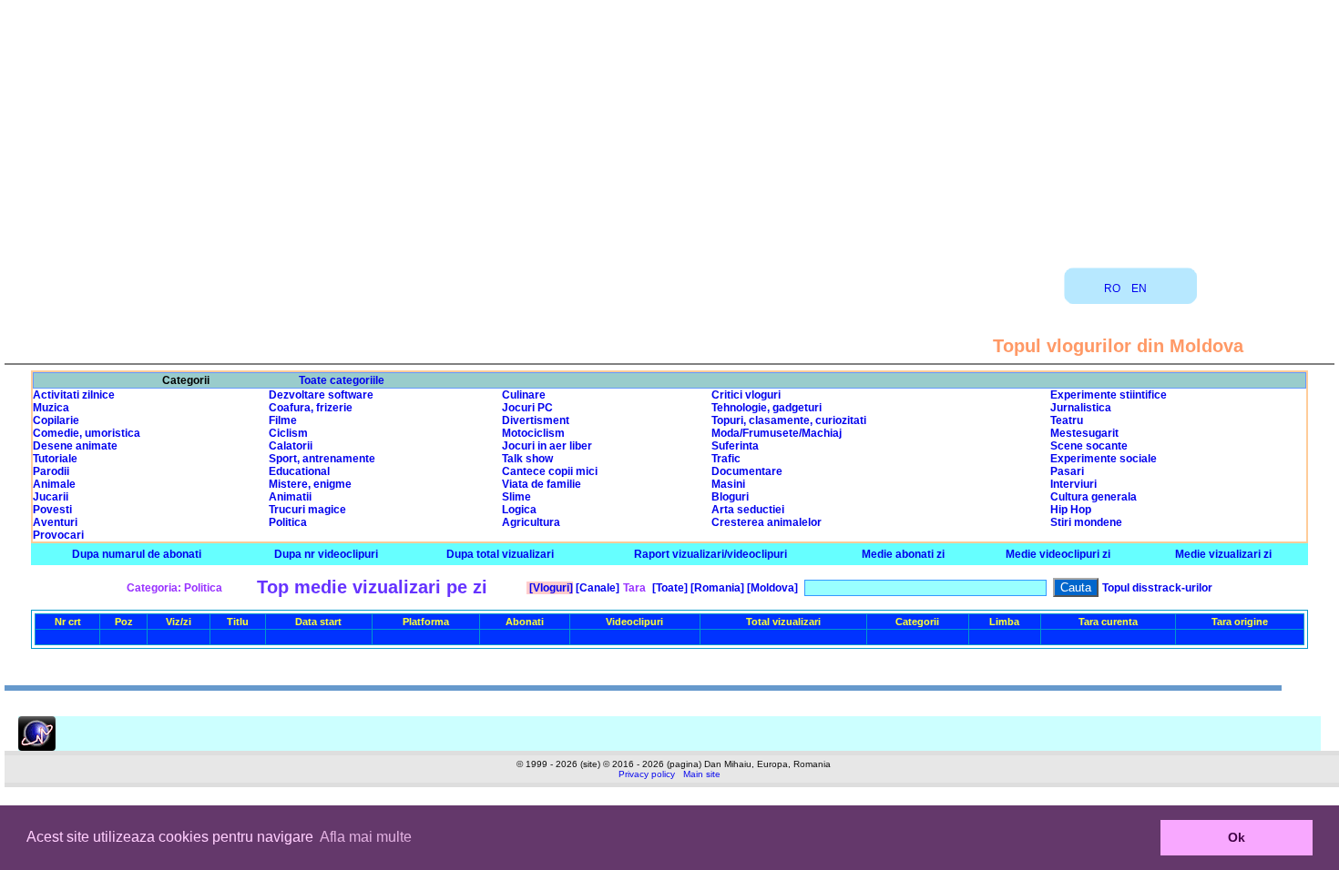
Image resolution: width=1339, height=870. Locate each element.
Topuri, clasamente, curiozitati (788, 420)
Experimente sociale (1103, 458)
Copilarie (56, 420)
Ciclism (288, 433)
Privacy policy (646, 774)
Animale (54, 484)
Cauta (1075, 587)
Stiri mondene (1086, 522)
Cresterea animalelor (766, 522)
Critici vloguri (746, 395)
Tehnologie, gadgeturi (766, 407)
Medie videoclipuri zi (1058, 554)
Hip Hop (1070, 509)
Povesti (52, 509)
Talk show (527, 458)
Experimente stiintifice (1108, 395)
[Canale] (596, 588)
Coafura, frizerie (311, 407)
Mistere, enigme (310, 484)
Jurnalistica (1080, 407)
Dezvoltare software (321, 395)
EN (1139, 288)
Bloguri (730, 497)
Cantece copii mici (550, 471)
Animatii (290, 497)
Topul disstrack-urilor (1157, 588)
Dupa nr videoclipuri (326, 554)
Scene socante (1089, 446)
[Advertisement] (669, 127)
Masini (728, 484)
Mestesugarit (1084, 433)
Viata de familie (541, 484)
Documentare (746, 471)
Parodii (51, 471)
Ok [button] (1236, 837)
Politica (288, 522)
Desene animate (75, 446)
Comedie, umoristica (86, 433)
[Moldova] (771, 588)
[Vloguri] (549, 588)
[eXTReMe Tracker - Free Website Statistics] (37, 747)
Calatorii (290, 446)
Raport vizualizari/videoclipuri (710, 554)
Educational (299, 471)
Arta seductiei (747, 509)
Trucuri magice (307, 509)
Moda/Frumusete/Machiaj (776, 433)
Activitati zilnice (74, 395)
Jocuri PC (527, 407)
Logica (519, 509)
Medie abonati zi (903, 554)
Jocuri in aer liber (547, 446)
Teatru (1066, 420)
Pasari (1067, 471)
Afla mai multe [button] (366, 837)
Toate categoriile (341, 380)
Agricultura (531, 522)
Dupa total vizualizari (500, 554)
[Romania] (716, 588)
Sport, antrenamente (322, 458)
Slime (516, 497)
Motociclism (533, 433)
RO (1112, 288)
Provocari (58, 535)
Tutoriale (55, 458)
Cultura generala (1093, 497)
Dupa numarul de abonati (136, 554)
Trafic (726, 458)
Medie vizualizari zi (1223, 554)
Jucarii (50, 497)
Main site (702, 774)
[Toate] (668, 588)
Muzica (51, 407)
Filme (283, 420)
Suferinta (735, 446)
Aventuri (55, 522)
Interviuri (1073, 484)
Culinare (524, 395)
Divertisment (535, 420)
